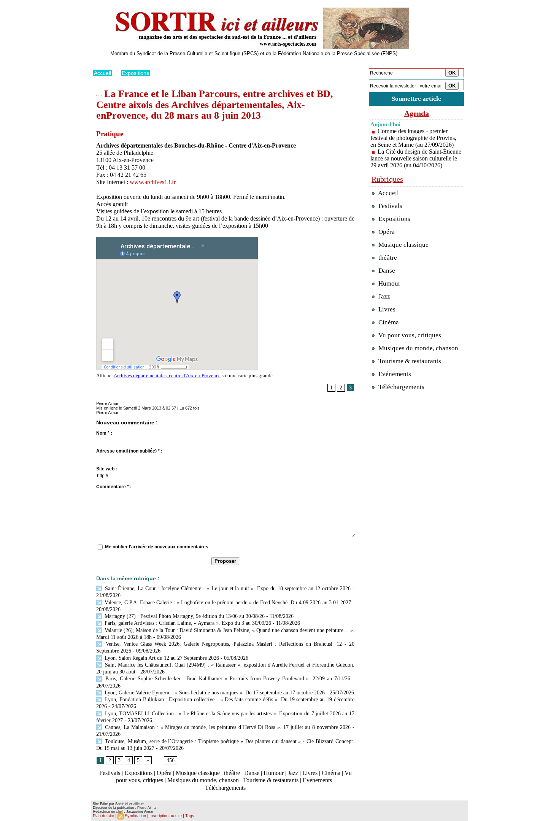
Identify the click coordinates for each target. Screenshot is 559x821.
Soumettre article (416, 98)
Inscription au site (165, 815)
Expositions (135, 73)
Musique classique (198, 773)
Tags (189, 815)
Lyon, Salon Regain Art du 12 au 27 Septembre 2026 (161, 658)
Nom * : (104, 433)
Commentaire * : (114, 486)
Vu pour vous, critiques (409, 335)
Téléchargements (225, 787)
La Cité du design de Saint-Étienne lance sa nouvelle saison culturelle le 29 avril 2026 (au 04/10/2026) (415, 158)
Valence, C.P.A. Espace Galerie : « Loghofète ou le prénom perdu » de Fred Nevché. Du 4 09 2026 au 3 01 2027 (227, 602)
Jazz (293, 773)
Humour (274, 773)
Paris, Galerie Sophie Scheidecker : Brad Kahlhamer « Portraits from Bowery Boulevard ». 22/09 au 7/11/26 (226, 678)
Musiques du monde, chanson (203, 780)
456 (171, 760)
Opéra (164, 773)
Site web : (106, 469)
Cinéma (331, 773)
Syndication (135, 815)
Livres (310, 773)
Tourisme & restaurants (271, 780)
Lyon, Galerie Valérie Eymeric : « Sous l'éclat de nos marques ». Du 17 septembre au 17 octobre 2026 (214, 693)
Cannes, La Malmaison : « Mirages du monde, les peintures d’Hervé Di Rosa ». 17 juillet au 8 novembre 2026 (227, 727)
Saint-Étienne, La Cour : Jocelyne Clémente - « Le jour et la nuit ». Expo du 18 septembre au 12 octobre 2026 (227, 588)
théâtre (232, 773)
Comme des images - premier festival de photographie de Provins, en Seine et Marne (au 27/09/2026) (413, 138)
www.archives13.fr (153, 182)
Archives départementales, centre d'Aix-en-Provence (167, 375)
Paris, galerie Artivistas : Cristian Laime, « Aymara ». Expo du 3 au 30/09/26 (187, 623)
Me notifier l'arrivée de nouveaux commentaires (156, 546)
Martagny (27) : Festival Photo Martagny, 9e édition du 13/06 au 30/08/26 (184, 616)
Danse (251, 773)
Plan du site (103, 815)
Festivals (109, 773)
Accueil (102, 73)
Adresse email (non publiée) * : (129, 451)
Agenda (416, 113)
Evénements (317, 780)
